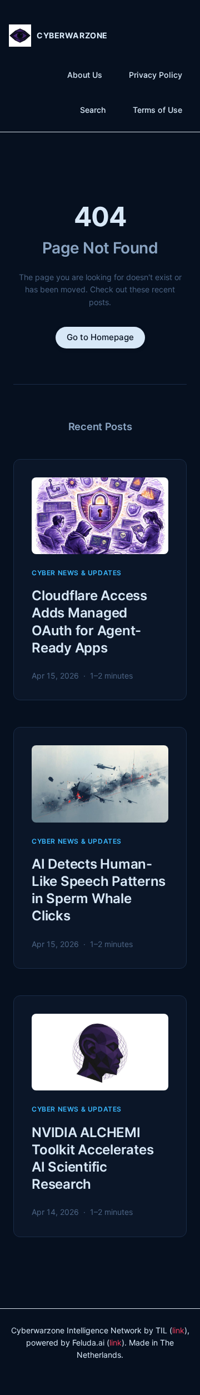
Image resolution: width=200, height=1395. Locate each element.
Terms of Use (157, 109)
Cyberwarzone (72, 35)
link (178, 1330)
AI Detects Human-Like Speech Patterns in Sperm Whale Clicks (99, 890)
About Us (84, 74)
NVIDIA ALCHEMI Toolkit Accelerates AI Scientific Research (92, 1158)
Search (93, 109)
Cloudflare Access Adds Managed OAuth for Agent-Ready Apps (89, 621)
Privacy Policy (155, 74)
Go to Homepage (100, 337)
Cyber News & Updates (77, 573)
